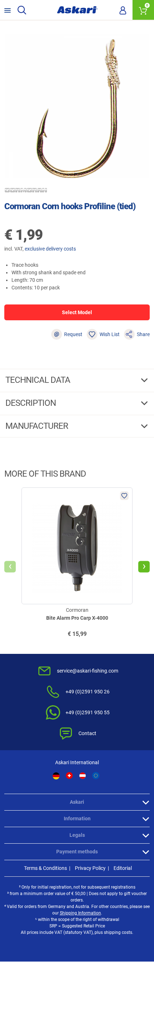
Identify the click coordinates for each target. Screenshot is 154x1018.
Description (31, 403)
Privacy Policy (90, 868)
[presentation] (10, 566)
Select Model (77, 312)
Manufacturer (37, 426)
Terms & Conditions (45, 868)
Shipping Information (80, 913)
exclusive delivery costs (50, 249)
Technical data (38, 380)
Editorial (123, 868)
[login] (123, 10)
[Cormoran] (25, 190)
